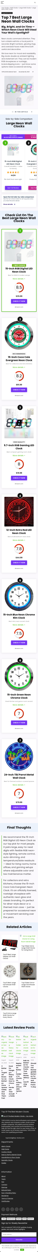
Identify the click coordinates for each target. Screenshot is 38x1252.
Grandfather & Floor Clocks (10, 1157)
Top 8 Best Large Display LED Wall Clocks (9, 956)
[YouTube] (16, 1209)
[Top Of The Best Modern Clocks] (17, 1116)
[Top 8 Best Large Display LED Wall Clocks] (9, 936)
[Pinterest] (21, 1209)
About (3, 1176)
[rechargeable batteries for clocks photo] (34, 1045)
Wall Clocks (5, 1149)
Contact (4, 1185)
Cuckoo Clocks (6, 1152)
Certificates (5, 1201)
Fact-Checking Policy (8, 1193)
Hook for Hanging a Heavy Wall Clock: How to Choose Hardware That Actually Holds (12, 1081)
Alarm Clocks (5, 1146)
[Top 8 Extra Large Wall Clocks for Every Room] (9, 992)
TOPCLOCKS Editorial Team (8, 72)
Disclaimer (5, 1196)
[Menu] (2, 2)
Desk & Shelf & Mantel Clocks (11, 1155)
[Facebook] (3, 1209)
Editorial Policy (6, 1190)
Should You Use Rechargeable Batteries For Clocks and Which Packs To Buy (33, 1075)
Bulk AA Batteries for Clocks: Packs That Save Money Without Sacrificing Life (26, 1073)
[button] (36, 1238)
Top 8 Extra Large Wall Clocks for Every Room (9, 1015)
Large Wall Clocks (7, 13)
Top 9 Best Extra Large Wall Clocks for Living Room (28, 948)
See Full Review (13, 188)
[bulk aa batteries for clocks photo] (26, 1043)
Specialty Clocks (7, 1160)
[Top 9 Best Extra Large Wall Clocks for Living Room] (28, 936)
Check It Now (19, 301)
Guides (3, 1163)
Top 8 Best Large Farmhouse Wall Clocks (9, 985)
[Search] (35, 2)
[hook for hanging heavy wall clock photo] (12, 1046)
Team (3, 1179)
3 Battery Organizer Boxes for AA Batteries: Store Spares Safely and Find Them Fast (4, 1082)
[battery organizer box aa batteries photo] (4, 1046)
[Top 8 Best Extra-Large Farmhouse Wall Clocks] (28, 964)
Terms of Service (7, 1198)
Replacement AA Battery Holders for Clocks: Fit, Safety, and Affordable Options (19, 1078)
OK (22, 1250)
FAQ (2, 1182)
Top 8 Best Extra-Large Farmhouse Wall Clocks (28, 985)
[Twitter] (12, 1209)
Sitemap (4, 1187)
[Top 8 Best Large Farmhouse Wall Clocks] (9, 964)
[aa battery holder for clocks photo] (19, 1045)
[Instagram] (7, 1209)
